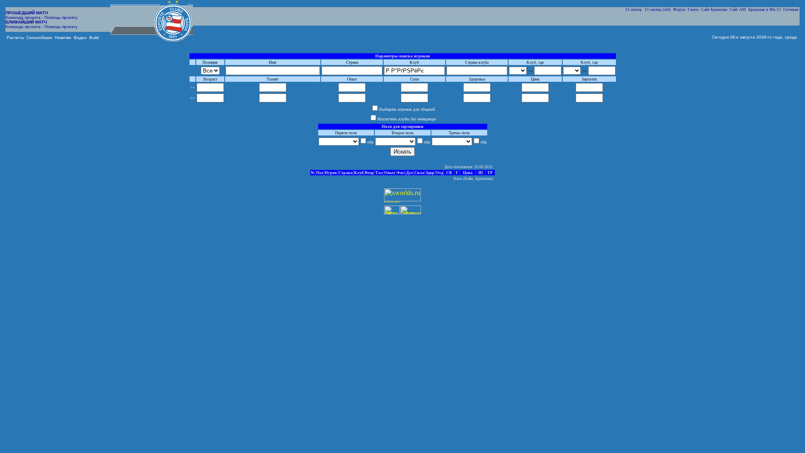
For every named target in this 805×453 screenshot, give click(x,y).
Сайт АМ (738, 9)
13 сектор (633, 9)
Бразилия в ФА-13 (764, 9)
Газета (693, 9)
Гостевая (790, 9)
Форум (679, 9)
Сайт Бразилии (714, 9)
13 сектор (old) (657, 9)
